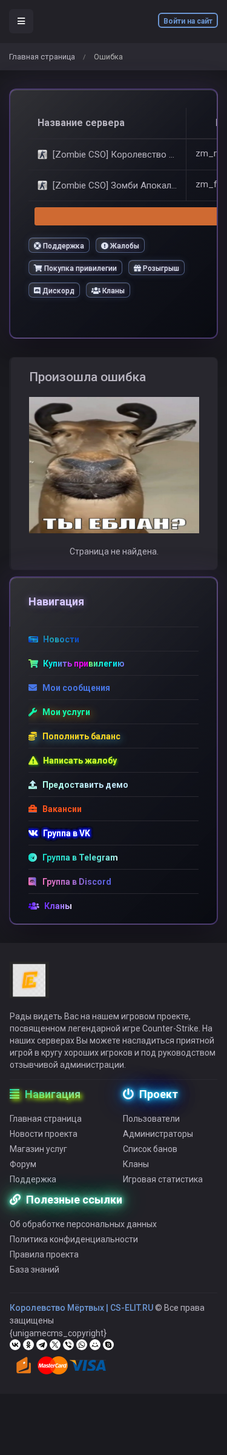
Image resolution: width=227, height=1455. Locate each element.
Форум (23, 1164)
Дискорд (57, 291)
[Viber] (68, 1344)
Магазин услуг (38, 1149)
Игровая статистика (163, 1179)
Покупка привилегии (79, 268)
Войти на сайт (187, 21)
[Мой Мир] (95, 1344)
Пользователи (151, 1119)
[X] (55, 1344)
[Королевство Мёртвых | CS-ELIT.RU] (29, 985)
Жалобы (123, 246)
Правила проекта (44, 1254)
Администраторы (158, 1134)
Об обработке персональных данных (83, 1224)
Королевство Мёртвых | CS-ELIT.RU (81, 1308)
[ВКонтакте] (15, 1344)
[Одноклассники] (28, 1344)
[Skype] (108, 1344)
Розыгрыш (160, 268)
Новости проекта (43, 1134)
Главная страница (42, 56)
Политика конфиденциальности (74, 1239)
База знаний (34, 1269)
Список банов (150, 1149)
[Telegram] (41, 1344)
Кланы (112, 291)
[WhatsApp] (81, 1344)
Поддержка (62, 246)
